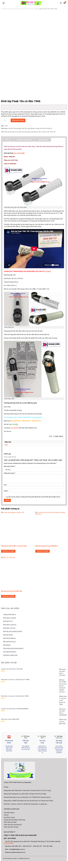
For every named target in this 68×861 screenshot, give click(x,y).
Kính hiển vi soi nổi (9, 628)
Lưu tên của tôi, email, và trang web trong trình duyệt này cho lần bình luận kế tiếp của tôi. (33, 497)
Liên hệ (6, 815)
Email (6, 491)
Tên (5, 485)
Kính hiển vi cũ (7, 621)
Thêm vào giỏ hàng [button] (8, 551)
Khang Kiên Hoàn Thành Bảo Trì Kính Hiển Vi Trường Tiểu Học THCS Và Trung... (28, 790)
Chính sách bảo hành (10, 822)
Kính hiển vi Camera (9, 618)
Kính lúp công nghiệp (32, 8)
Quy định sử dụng (9, 817)
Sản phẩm (11, 8)
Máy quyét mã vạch (9, 641)
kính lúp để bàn (8, 635)
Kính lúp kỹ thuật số (20, 8)
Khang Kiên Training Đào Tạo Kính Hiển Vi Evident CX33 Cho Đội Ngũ (25, 794)
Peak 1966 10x (51, 132)
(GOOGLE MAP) (9, 843)
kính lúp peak (26, 132)
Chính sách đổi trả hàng (11, 827)
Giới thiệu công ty (9, 812)
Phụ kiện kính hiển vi (9, 652)
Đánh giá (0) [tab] (43, 140)
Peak (6, 445)
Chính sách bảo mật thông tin (13, 824)
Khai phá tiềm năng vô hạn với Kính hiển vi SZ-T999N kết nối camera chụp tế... (27, 797)
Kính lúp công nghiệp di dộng (30, 128)
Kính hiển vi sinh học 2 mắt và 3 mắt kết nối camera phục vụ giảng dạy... (26, 804)
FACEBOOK (15, 428)
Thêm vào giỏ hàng (18, 120)
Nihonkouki (6, 645)
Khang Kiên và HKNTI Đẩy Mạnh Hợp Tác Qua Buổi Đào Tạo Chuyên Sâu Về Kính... (29, 801)
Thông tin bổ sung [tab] (24, 140)
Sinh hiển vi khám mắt (10, 655)
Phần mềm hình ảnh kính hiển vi (13, 648)
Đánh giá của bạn (9, 466)
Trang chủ (4, 8)
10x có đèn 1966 (19, 153)
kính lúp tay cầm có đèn (38, 132)
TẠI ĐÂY (48, 271)
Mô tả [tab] (8, 140)
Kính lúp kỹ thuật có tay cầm (13, 132)
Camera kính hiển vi (9, 614)
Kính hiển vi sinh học (9, 624)
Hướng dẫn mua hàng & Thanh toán (14, 820)
